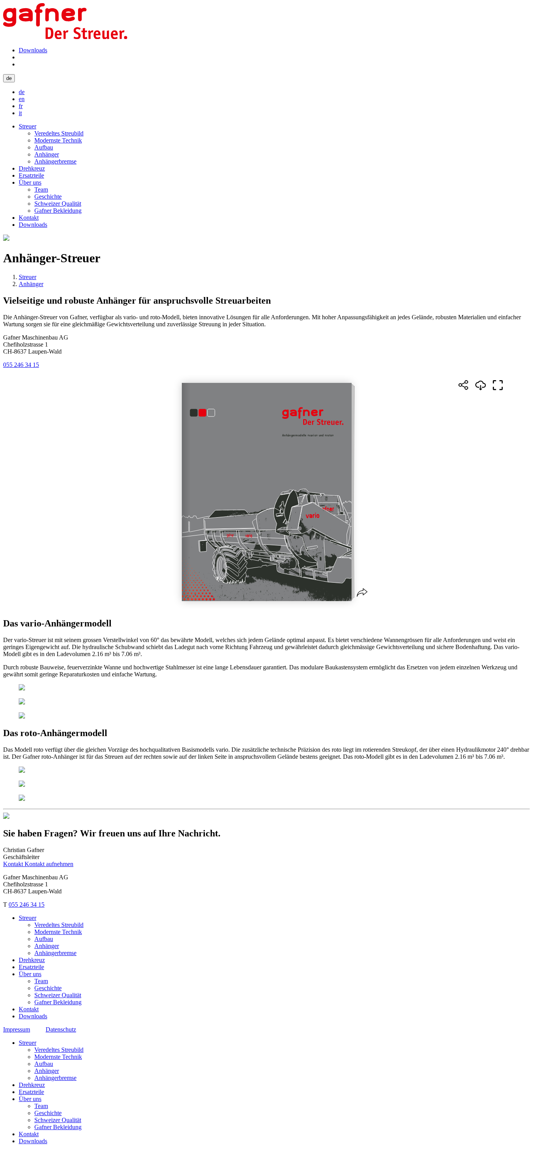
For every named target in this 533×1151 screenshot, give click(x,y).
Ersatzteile (31, 175)
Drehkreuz (32, 168)
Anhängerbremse (55, 161)
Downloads (33, 50)
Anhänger (46, 154)
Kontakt (29, 217)
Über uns (30, 182)
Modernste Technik (58, 140)
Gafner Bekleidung (58, 210)
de (9, 78)
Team (41, 189)
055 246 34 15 (21, 364)
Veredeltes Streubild (59, 133)
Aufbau (43, 147)
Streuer (27, 126)
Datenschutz (61, 1029)
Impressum (16, 1029)
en (22, 99)
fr (21, 106)
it (20, 113)
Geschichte (48, 196)
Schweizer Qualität (57, 203)
